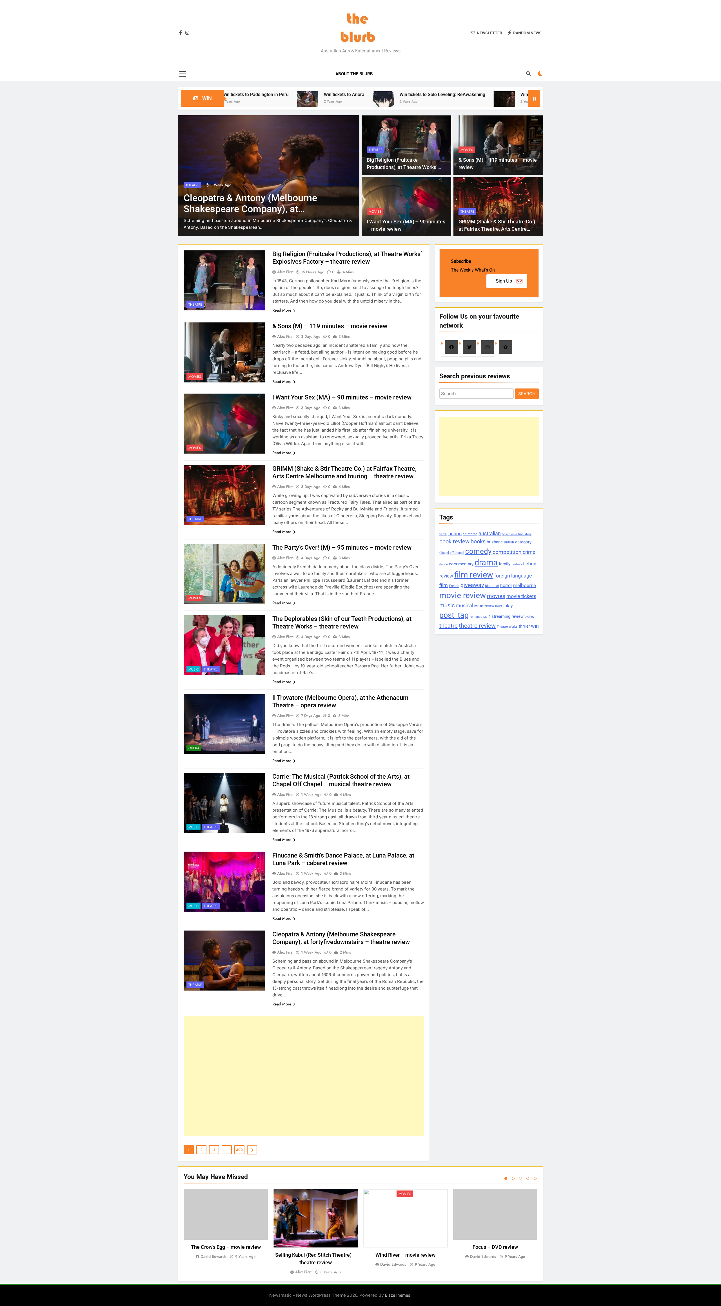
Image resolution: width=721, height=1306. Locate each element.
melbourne (524, 585)
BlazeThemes (397, 1295)
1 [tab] (505, 1178)
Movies (192, 185)
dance (443, 564)
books (478, 541)
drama (486, 562)
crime (529, 552)
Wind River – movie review (405, 1255)
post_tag (454, 615)
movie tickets (521, 596)
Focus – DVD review (495, 1247)
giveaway (472, 585)
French (454, 586)
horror (506, 585)
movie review (462, 595)
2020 (443, 534)
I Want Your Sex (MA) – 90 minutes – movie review (341, 397)
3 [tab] (520, 1178)
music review (484, 606)
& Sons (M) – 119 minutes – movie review (329, 326)
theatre (448, 625)
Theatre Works (507, 626)
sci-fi (486, 617)
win (535, 626)
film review (473, 574)
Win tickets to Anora (275, 94)
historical (492, 586)
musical (464, 605)
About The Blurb (354, 73)
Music (193, 669)
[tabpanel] (226, 1224)
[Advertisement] (304, 1076)
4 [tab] (527, 1178)
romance (476, 617)
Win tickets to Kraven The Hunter (484, 94)
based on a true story (516, 534)
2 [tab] (513, 1178)
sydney (529, 617)
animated (470, 534)
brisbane (495, 542)
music (447, 605)
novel (499, 606)
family (504, 564)
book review (454, 541)
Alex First (285, 272)
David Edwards (213, 1256)
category (523, 542)
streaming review (507, 616)
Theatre (375, 149)
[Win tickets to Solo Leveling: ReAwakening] (314, 101)
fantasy (516, 564)
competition (507, 552)
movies (496, 596)
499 (239, 1150)
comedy (478, 551)
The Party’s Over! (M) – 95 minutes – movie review (341, 547)
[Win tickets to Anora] (238, 101)
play (508, 605)
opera (193, 748)
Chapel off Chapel (451, 553)
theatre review (477, 625)
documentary (461, 564)
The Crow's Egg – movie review (226, 1247)
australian (490, 533)
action (455, 533)
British (509, 542)
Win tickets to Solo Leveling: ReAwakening (373, 94)
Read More (281, 310)
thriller (524, 626)
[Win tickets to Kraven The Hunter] (435, 101)
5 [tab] (535, 1178)
